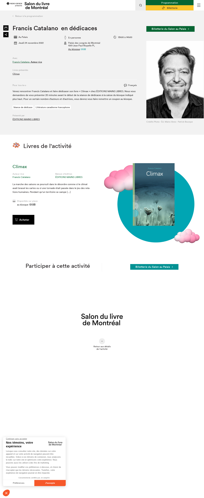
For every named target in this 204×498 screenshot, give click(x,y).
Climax (16, 73)
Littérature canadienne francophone (53, 107)
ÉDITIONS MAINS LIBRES (26, 119)
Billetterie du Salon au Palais (169, 29)
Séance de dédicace (22, 107)
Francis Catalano (21, 177)
